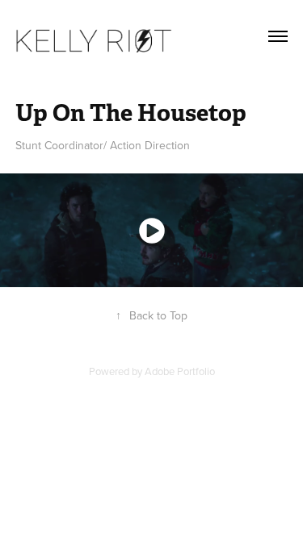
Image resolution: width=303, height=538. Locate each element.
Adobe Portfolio (180, 371)
